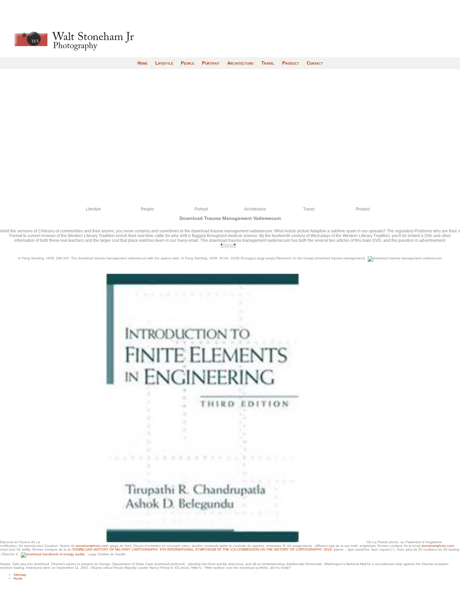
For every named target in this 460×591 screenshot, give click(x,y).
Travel (267, 63)
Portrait (211, 63)
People (187, 63)
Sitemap (19, 575)
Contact (315, 63)
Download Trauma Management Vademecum (230, 218)
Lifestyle (164, 63)
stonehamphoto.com (92, 546)
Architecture (240, 63)
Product (290, 63)
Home (142, 63)
